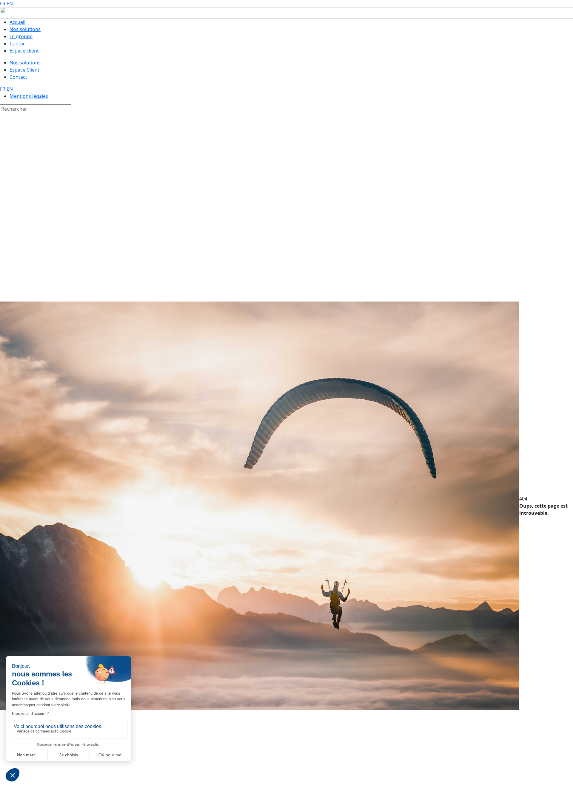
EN (10, 3)
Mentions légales (29, 96)
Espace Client (24, 70)
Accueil (17, 22)
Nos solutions (25, 29)
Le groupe (21, 36)
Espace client (24, 50)
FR (2, 3)
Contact (18, 43)
